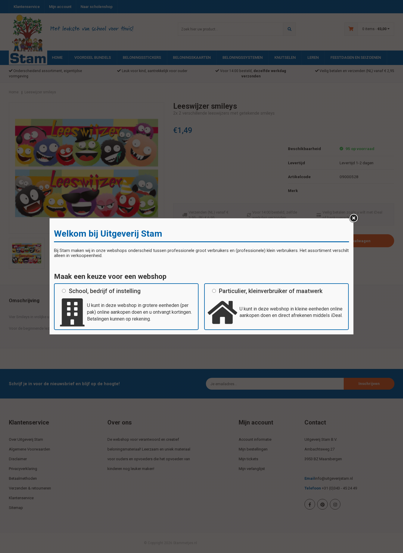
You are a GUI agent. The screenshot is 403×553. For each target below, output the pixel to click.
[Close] (353, 218)
